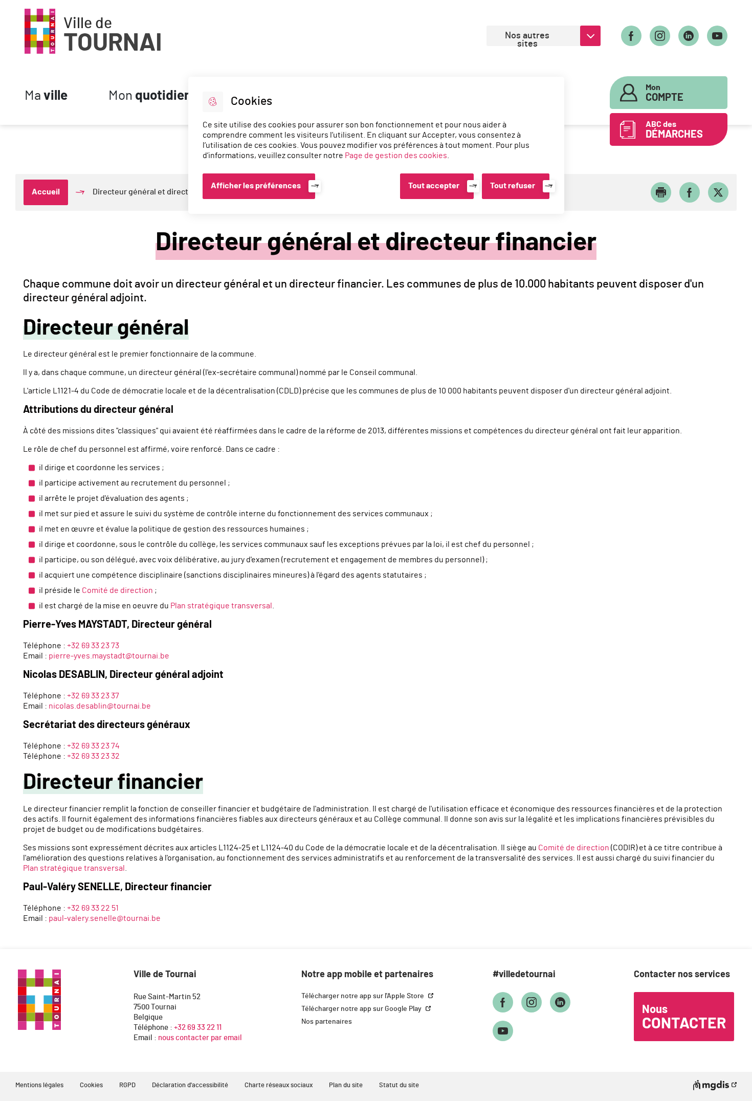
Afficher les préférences (256, 186)
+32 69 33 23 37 (93, 696)
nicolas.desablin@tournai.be (100, 706)
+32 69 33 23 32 (93, 756)
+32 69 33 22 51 (93, 908)
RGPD (127, 1085)
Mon (149, 96)
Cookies (91, 1085)
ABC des (674, 130)
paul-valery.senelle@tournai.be (105, 918)
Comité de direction (117, 590)
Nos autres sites (527, 38)
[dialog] (376, 145)
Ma (46, 96)
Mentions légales (39, 1085)
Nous (684, 1017)
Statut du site (399, 1085)
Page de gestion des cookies (396, 155)
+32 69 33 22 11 (198, 1027)
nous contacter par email (200, 1038)
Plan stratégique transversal (221, 606)
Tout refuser (512, 186)
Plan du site (346, 1085)
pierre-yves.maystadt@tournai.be (109, 656)
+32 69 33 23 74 (93, 746)
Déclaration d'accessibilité (190, 1085)
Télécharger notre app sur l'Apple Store (363, 996)
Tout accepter (433, 186)
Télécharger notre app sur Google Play (362, 1008)
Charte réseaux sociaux (279, 1085)
